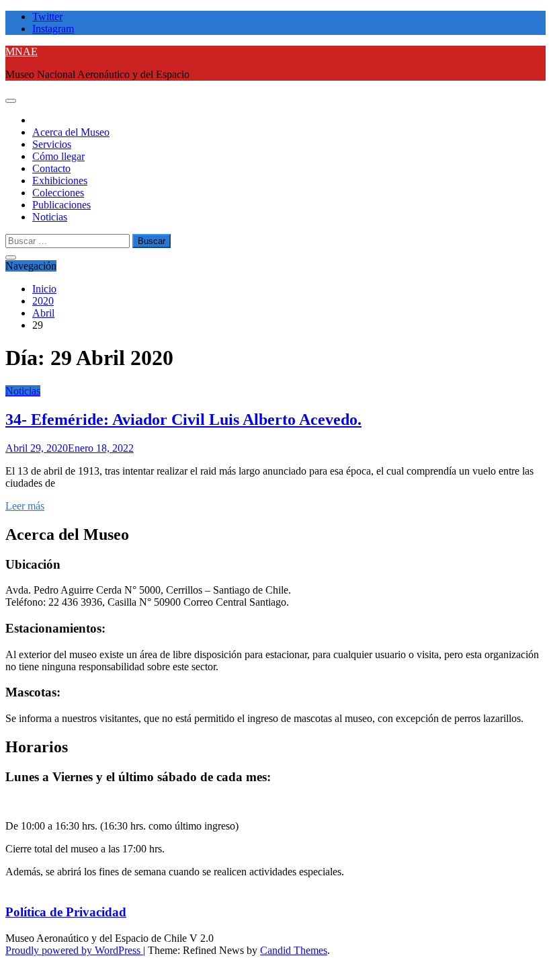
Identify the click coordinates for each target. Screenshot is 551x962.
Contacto (51, 168)
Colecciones (58, 192)
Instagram (53, 28)
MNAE (21, 51)
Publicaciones (61, 204)
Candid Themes (293, 950)
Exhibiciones (59, 180)
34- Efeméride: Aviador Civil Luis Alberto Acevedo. (183, 419)
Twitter (47, 16)
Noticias (49, 217)
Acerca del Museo (71, 132)
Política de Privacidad (65, 912)
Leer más (24, 506)
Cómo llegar (58, 156)
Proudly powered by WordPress (74, 950)
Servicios (51, 144)
